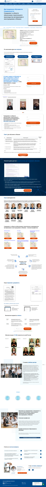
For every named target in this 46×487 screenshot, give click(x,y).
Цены (4, 27)
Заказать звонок (13, 472)
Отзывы (13, 27)
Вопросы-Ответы (39, 27)
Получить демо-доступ (27, 190)
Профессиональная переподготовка (15, 3)
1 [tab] (22, 112)
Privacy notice (44, 364)
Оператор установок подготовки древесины (9, 240)
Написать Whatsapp (13, 473)
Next (33, 470)
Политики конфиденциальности (34, 45)
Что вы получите (9, 27)
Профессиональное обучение (6, 3)
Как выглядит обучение (20, 27)
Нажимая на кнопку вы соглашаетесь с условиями (29, 45)
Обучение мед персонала (23, 3)
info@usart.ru (24, 482)
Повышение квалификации (10, 3)
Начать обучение (23, 275)
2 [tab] (23, 112)
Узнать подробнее (27, 328)
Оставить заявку (33, 83)
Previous (29, 470)
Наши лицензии (32, 27)
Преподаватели (27, 27)
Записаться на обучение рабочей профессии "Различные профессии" (23, 155)
